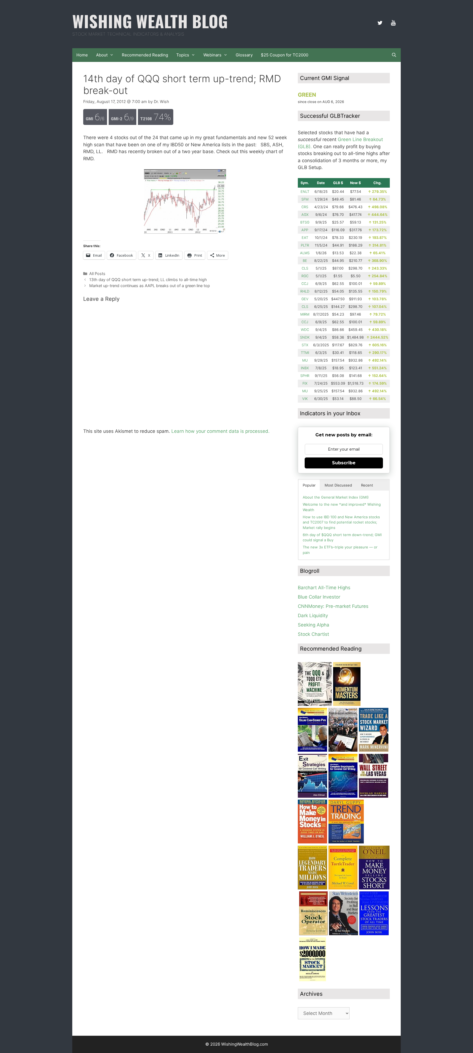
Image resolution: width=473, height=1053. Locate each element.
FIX (304, 383)
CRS (304, 207)
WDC (305, 330)
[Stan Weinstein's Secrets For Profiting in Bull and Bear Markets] (343, 933)
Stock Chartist (313, 634)
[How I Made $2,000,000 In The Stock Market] (312, 979)
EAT (305, 238)
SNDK (305, 337)
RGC (304, 276)
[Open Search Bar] (394, 55)
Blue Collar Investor (319, 597)
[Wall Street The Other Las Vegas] (373, 796)
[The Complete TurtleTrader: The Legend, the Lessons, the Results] (342, 888)
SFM (304, 199)
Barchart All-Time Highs (324, 587)
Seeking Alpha (313, 625)
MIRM (304, 314)
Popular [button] (309, 485)
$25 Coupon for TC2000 (284, 55)
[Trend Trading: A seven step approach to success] (346, 842)
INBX (305, 368)
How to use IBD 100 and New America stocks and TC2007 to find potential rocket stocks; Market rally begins (341, 522)
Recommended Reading (145, 55)
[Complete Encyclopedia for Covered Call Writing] (342, 796)
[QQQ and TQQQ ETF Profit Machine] (315, 704)
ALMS (305, 253)
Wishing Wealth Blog (150, 20)
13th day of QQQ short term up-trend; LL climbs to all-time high (148, 279)
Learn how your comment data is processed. (220, 431)
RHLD (304, 291)
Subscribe (344, 462)
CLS (305, 268)
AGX (304, 215)
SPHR (304, 376)
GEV (304, 299)
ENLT (305, 192)
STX (305, 345)
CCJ (304, 284)
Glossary (244, 55)
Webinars (212, 55)
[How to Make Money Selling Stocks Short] (374, 888)
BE (305, 261)
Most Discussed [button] (338, 485)
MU (305, 360)
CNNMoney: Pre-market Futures (333, 606)
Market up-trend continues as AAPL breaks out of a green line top (149, 285)
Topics (182, 55)
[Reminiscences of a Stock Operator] (313, 933)
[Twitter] (379, 23)
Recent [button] (367, 485)
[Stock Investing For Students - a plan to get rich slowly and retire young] (342, 750)
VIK (305, 399)
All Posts (97, 273)
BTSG (304, 222)
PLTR (305, 245)
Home (82, 55)
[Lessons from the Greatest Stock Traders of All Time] (374, 933)
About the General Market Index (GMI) (336, 497)
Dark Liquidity (313, 615)
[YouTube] (393, 23)
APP (304, 230)
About (102, 55)
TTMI (305, 353)
